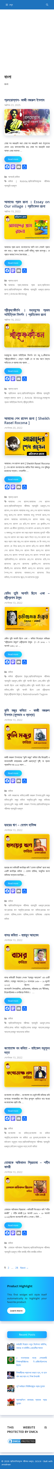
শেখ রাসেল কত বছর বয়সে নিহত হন (22, 537)
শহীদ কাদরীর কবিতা (34, 1251)
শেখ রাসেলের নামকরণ (20, 572)
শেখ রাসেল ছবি (28, 546)
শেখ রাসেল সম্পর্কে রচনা (18, 554)
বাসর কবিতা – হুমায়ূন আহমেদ (21, 934)
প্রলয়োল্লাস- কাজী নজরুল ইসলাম (24, 99)
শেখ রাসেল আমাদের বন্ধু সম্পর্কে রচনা (29, 515)
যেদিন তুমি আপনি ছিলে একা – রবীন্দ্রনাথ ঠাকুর (27, 595)
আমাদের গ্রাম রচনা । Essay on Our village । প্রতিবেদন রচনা (27, 204)
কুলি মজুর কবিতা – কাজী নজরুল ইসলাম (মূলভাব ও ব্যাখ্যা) (27, 712)
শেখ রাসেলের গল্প (22, 559)
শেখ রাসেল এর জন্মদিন (36, 523)
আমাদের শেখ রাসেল (18, 501)
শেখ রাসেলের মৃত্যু (31, 577)
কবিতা (17, 176)
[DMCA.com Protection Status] (21, 1443)
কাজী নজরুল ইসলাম (33, 795)
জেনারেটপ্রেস (6, 1464)
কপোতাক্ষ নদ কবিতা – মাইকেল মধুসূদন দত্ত (27, 1050)
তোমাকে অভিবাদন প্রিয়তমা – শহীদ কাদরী (27, 1164)
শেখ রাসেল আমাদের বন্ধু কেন (21, 510)
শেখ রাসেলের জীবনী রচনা (20, 568)
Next (24, 1267)
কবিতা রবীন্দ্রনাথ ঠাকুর (18, 676)
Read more (13, 159)
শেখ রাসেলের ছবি (38, 559)
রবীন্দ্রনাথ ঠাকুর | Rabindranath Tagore (28, 694)
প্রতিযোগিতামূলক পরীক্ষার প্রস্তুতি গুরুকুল (26, 289)
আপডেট (11, 176)
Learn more (16, 1310)
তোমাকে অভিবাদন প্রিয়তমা (19, 1247)
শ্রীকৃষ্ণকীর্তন (28, 402)
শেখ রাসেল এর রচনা (33, 528)
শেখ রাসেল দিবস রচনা (30, 550)
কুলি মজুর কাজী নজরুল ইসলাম (23, 804)
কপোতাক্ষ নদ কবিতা (18, 1133)
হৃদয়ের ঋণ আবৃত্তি (15, 910)
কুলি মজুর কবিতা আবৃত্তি (21, 799)
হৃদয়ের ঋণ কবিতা (32, 910)
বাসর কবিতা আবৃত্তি (18, 1027)
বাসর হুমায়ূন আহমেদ (35, 1027)
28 (17, 1267)
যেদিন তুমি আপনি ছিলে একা (29, 680)
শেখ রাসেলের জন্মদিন (27, 563)
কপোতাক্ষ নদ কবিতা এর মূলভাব (24, 1137)
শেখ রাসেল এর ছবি (17, 523)
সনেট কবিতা (32, 1146)
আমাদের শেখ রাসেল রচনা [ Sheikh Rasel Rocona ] (27, 420)
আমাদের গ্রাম (14, 285)
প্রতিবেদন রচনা (14, 393)
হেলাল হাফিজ (22, 914)
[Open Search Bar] (47, 4)
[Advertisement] (27, 38)
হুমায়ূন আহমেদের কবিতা (20, 1031)
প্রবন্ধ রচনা (13, 280)
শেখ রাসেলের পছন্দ (17, 577)
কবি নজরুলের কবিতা (16, 795)
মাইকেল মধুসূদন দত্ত (18, 1146)
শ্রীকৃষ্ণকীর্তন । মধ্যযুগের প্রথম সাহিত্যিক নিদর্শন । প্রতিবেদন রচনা (27, 312)
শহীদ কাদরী (21, 1251)
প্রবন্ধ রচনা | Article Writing (26, 397)
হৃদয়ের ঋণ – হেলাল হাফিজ (20, 824)
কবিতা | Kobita (17, 181)
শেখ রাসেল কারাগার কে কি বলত (33, 541)
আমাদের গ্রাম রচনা (31, 285)
